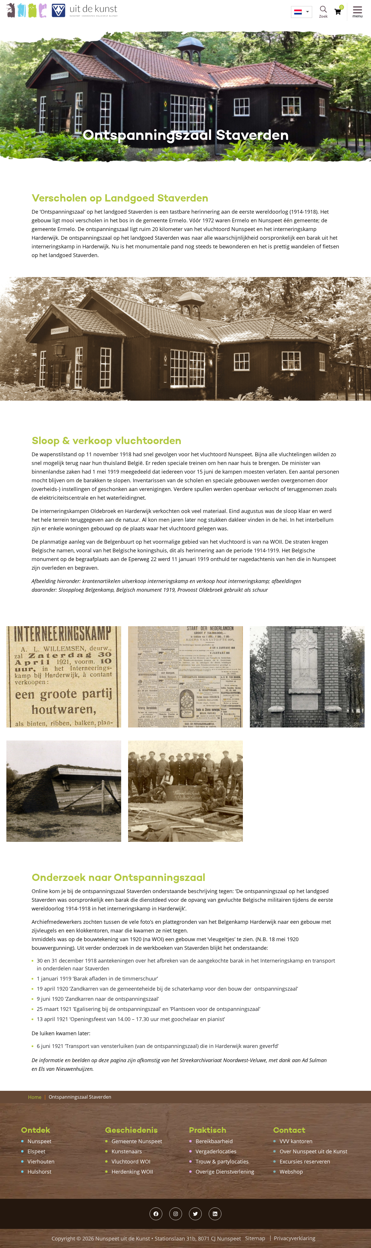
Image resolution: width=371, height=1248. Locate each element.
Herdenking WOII (132, 1171)
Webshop (291, 1171)
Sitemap (255, 1238)
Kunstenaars (127, 1151)
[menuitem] (301, 12)
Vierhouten (41, 1161)
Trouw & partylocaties (222, 1161)
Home (34, 1097)
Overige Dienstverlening (225, 1171)
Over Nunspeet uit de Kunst (313, 1151)
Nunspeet (39, 1141)
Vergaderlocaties (216, 1151)
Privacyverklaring (294, 1238)
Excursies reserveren (305, 1161)
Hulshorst (39, 1171)
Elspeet (36, 1151)
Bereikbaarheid (214, 1141)
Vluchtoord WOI (131, 1161)
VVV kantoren (296, 1141)
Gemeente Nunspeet (137, 1141)
